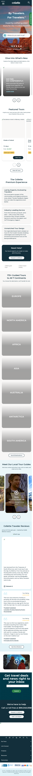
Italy (23, 499)
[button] (14, 100)
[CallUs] (26, 737)
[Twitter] (13, 737)
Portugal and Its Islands (11, 640)
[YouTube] (23, 737)
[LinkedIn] (16, 737)
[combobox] (18, 35)
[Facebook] (6, 737)
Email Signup (30, 18)
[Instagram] (9, 737)
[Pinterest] (20, 737)
